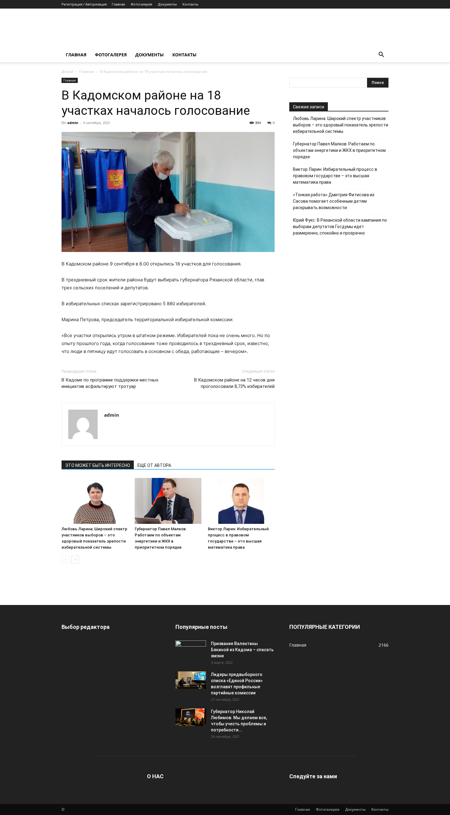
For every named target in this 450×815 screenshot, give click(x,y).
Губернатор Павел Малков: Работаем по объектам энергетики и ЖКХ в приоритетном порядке (339, 150)
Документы (167, 4)
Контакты (190, 4)
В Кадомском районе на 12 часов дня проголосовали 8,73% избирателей (234, 383)
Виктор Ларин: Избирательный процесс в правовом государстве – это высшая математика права (335, 176)
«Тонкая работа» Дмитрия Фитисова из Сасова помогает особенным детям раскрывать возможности (333, 201)
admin (72, 122)
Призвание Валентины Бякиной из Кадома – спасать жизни (242, 649)
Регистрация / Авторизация (84, 4)
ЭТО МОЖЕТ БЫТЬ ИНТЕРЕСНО (97, 465)
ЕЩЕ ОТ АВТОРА (154, 465)
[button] (381, 55)
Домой (67, 71)
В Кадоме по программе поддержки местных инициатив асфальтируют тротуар (110, 383)
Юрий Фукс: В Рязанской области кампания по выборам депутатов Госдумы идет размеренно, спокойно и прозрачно (340, 226)
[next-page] (75, 559)
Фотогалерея (141, 4)
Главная (118, 4)
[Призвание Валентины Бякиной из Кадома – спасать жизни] (190, 649)
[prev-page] (65, 559)
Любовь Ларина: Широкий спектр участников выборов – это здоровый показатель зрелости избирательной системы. (340, 125)
